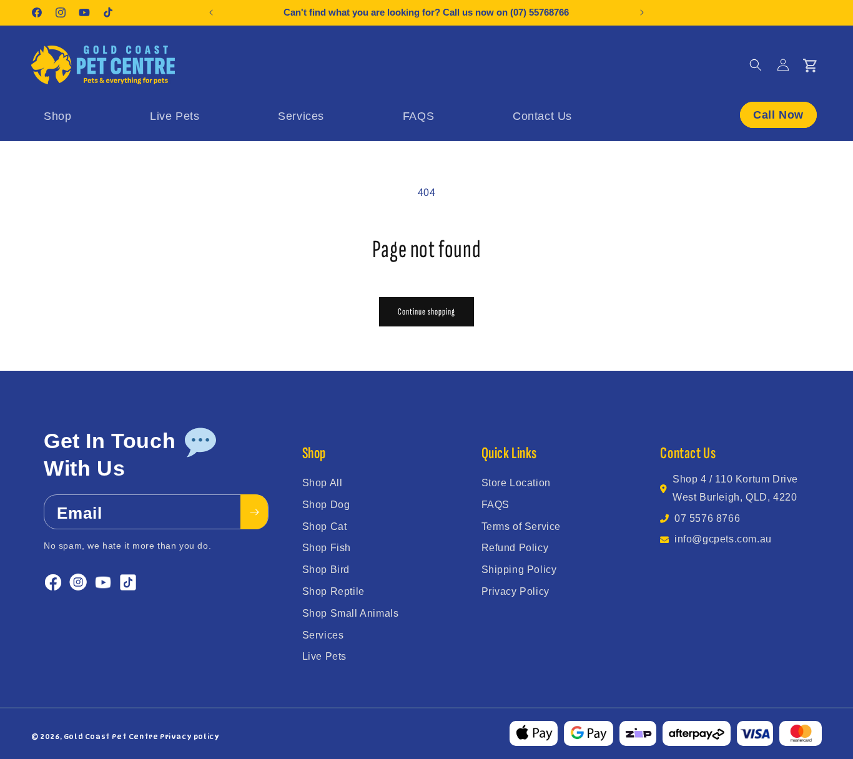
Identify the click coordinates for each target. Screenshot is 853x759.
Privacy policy (189, 736)
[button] (755, 65)
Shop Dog (326, 504)
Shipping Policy (519, 569)
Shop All (322, 482)
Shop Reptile (333, 591)
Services (323, 635)
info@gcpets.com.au (723, 539)
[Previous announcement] (211, 12)
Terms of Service (521, 526)
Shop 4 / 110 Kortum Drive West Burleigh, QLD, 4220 (735, 488)
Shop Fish (326, 547)
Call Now (778, 115)
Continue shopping (426, 312)
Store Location (516, 482)
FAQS (495, 504)
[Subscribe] (254, 512)
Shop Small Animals (350, 613)
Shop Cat (324, 526)
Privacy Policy (515, 591)
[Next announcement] (642, 12)
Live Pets (324, 656)
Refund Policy (515, 547)
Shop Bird (326, 569)
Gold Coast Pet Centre (111, 736)
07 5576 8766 (707, 518)
